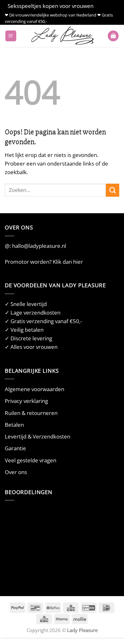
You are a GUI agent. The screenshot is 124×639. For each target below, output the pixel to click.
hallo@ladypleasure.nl (39, 245)
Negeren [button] (106, 6)
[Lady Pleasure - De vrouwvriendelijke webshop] (62, 35)
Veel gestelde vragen (30, 460)
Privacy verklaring (26, 400)
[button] (10, 36)
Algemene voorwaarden (34, 389)
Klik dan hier (68, 261)
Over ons (16, 472)
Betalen (14, 424)
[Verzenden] (112, 190)
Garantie (15, 448)
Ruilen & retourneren (31, 413)
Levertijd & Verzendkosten (37, 436)
